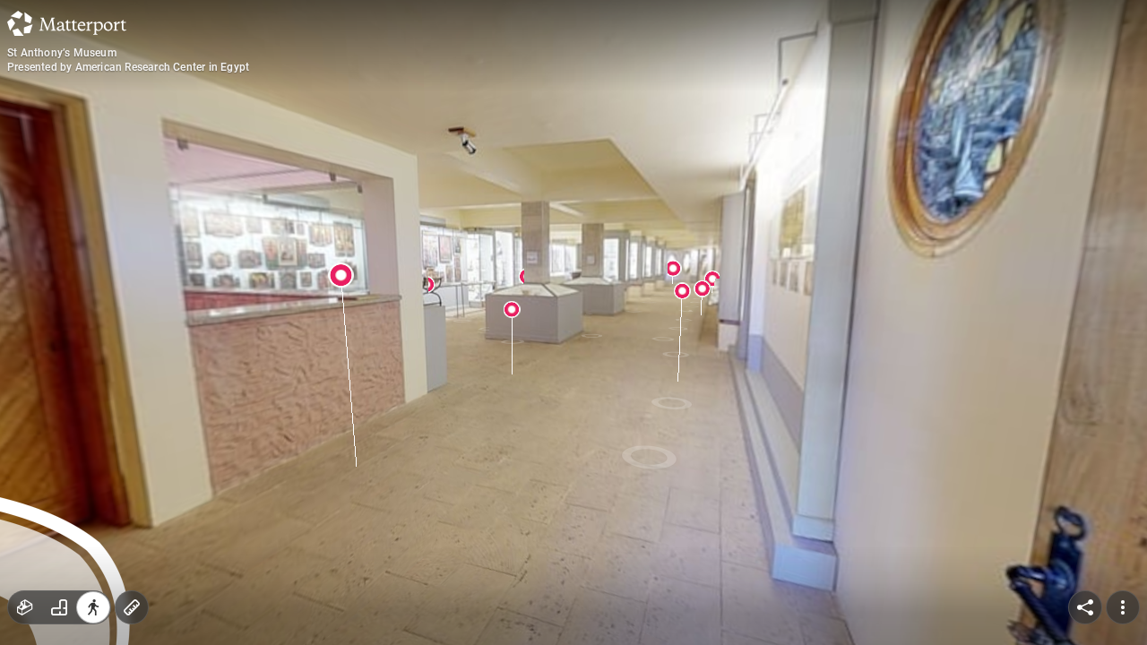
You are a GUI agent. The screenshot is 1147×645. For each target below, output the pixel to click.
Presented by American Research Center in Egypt (128, 67)
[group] (59, 607)
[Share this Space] (1085, 607)
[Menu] (1123, 607)
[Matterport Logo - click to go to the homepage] (67, 23)
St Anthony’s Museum (61, 53)
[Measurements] (132, 607)
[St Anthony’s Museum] (573, 322)
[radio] (25, 607)
